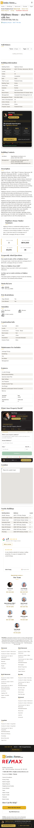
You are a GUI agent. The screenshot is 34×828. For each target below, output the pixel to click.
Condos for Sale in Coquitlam (8, 726)
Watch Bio (24, 593)
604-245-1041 (24, 592)
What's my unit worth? (24, 139)
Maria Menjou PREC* (10, 603)
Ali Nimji (10, 616)
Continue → (17, 453)
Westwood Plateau (5, 733)
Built (19, 395)
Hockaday (3, 736)
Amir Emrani (24, 603)
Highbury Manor (6, 529)
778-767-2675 (10, 606)
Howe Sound (21, 669)
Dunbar (25, 6)
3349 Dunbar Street (7, 517)
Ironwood (20, 717)
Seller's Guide (5, 792)
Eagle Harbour (21, 671)
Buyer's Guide (5, 794)
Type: (25, 49)
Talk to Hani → (10, 139)
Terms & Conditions (7, 777)
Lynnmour (3, 691)
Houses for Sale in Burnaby (25, 677)
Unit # (28, 446)
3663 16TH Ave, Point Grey (21, 522)
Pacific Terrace (6, 515)
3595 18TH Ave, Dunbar (20, 527)
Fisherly (15, 774)
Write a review (7, 544)
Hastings (3, 668)
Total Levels (20, 399)
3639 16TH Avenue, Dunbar (21, 531)
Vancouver (18, 6)
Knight (2, 665)
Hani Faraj (10, 588)
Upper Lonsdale (5, 695)
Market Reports (5, 10)
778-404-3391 (24, 619)
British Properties (22, 667)
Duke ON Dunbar (6, 527)
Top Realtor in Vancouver (22, 10)
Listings (12, 10)
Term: (11, 49)
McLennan (20, 710)
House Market (5, 788)
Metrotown (21, 692)
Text (24, 418)
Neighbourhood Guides (8, 786)
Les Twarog (24, 588)
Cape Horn (3, 740)
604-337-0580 (10, 619)
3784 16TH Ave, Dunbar (20, 529)
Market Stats (25, 8)
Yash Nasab (17, 629)
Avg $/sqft (4, 395)
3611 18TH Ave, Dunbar (20, 524)
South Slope (21, 689)
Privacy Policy (5, 779)
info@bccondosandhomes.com (20, 771)
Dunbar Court (5, 520)
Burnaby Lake (21, 687)
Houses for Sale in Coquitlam (8, 723)
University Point (6, 522)
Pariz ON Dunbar (6, 524)
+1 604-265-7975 (7, 771)
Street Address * (7, 440)
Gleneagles (21, 664)
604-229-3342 (16, 418)
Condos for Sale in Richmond (25, 703)
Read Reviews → (16, 749)
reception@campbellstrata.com (22, 163)
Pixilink (10, 774)
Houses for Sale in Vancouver (8, 651)
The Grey (4, 531)
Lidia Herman (24, 616)
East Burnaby (21, 694)
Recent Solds (5, 799)
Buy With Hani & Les (14, 811)
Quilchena (3, 663)
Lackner (20, 715)
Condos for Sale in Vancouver (8, 653)
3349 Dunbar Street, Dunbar (21, 517)
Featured (4, 797)
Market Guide (17, 8)
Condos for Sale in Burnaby (25, 680)
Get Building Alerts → (8, 825)
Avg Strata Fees (5, 399)
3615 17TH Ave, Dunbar (20, 515)
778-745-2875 (17, 632)
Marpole (3, 661)
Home (3, 6)
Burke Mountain (5, 738)
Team (3, 790)
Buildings (9, 6)
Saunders (20, 712)
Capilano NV (4, 693)
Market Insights (6, 781)
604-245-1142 (24, 606)
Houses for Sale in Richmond (25, 700)
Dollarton (3, 697)
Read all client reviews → (17, 575)
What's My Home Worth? (14, 807)
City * (3, 446)
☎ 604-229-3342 (13, 117)
